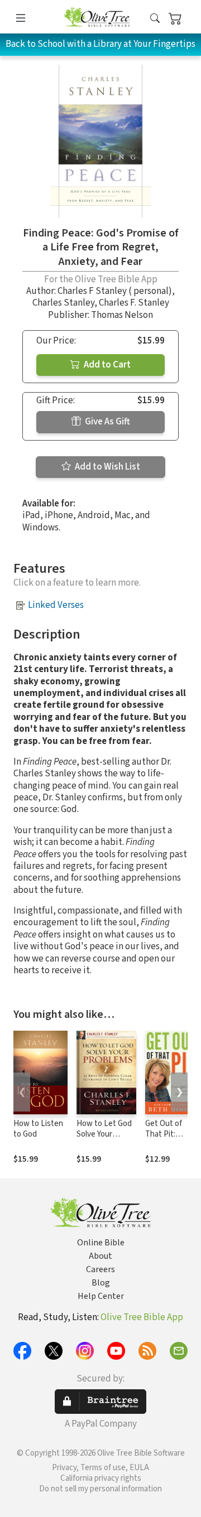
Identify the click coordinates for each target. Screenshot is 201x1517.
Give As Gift (106, 421)
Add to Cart (106, 364)
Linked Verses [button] (56, 605)
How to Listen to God (38, 1129)
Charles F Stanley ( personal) (115, 291)
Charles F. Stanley (134, 303)
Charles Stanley (63, 303)
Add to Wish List (106, 467)
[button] (155, 19)
